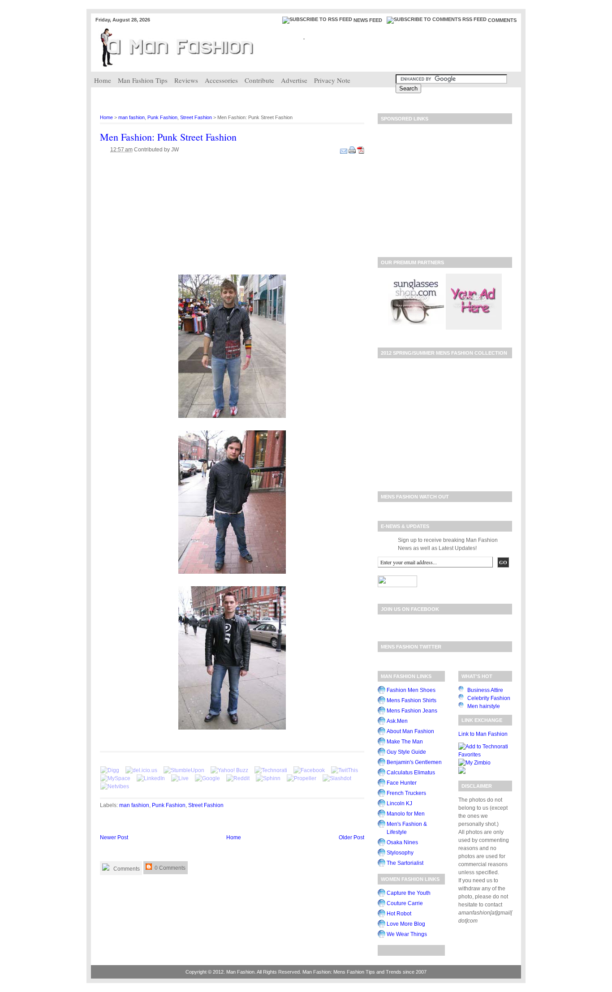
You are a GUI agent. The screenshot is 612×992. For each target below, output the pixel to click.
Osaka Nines (402, 842)
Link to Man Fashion (483, 734)
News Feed (367, 20)
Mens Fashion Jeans (412, 711)
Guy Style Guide (406, 752)
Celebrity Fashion (488, 698)
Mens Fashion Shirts (411, 700)
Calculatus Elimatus (411, 772)
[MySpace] (115, 778)
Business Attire (485, 690)
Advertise (294, 80)
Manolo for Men (406, 814)
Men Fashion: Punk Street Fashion (168, 136)
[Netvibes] (114, 786)
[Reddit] (238, 778)
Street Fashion (196, 117)
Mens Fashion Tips (354, 972)
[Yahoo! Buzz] (229, 770)
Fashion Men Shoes (411, 690)
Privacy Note (332, 80)
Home (102, 80)
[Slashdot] (337, 778)
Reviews (186, 80)
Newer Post (114, 837)
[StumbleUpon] (184, 770)
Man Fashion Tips (143, 80)
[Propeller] (301, 778)
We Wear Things (407, 934)
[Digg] (109, 770)
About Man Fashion (410, 731)
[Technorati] (270, 770)
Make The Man (405, 742)
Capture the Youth (409, 893)
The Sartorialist (405, 863)
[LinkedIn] (151, 778)
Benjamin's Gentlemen (414, 762)
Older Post (351, 837)
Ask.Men (397, 721)
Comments (502, 20)
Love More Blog (406, 924)
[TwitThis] (344, 770)
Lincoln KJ (399, 803)
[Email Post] (344, 149)
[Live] (180, 778)
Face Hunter (402, 783)
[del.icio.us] (141, 770)
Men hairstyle (483, 706)
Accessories (221, 80)
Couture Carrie (405, 903)
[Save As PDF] (360, 149)
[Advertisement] (254, 96)
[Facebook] (309, 770)
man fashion (131, 117)
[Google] (207, 778)
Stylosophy (400, 853)
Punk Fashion (162, 117)
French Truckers (406, 793)
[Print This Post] (353, 149)
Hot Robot (399, 913)
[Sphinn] (268, 778)
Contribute (259, 80)
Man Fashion (240, 972)
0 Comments (169, 868)
